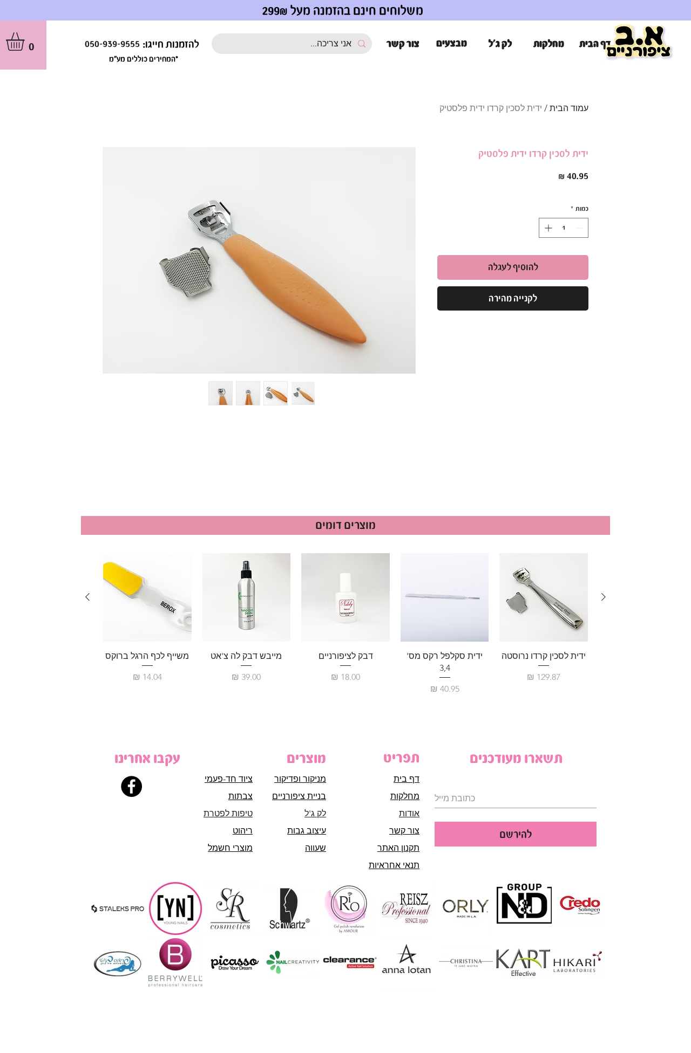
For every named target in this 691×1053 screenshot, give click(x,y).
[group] (345, 624)
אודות (409, 813)
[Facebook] (131, 786)
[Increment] (547, 227)
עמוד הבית (569, 108)
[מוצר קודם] (603, 596)
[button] (26, 41)
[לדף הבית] (639, 43)
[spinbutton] (563, 227)
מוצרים (306, 758)
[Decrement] (580, 227)
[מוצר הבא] (87, 596)
